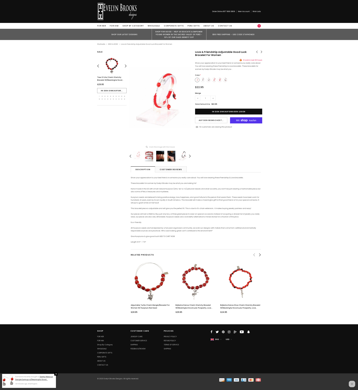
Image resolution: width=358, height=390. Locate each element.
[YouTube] (242, 331)
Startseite (101, 44)
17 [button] (116, 99)
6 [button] (113, 96)
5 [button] (110, 96)
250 (200, 127)
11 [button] (99, 99)
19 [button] (121, 99)
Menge (198, 93)
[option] (124, 34)
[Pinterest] (223, 331)
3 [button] (104, 96)
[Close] (56, 374)
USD (227, 339)
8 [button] (118, 96)
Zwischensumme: (202, 104)
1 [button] (99, 96)
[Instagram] (229, 331)
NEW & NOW (113, 44)
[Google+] (235, 331)
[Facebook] (211, 331)
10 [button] (124, 96)
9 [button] (121, 96)
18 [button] (118, 99)
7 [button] (116, 96)
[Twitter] (217, 331)
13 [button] (104, 99)
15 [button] (110, 99)
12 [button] (102, 99)
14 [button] (107, 99)
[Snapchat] (248, 331)
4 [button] (107, 96)
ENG (217, 339)
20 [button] (124, 99)
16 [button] (113, 99)
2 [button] (102, 96)
